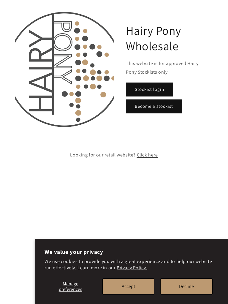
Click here (147, 155)
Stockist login (149, 89)
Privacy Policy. (132, 268)
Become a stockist (154, 106)
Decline (186, 286)
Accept (128, 286)
